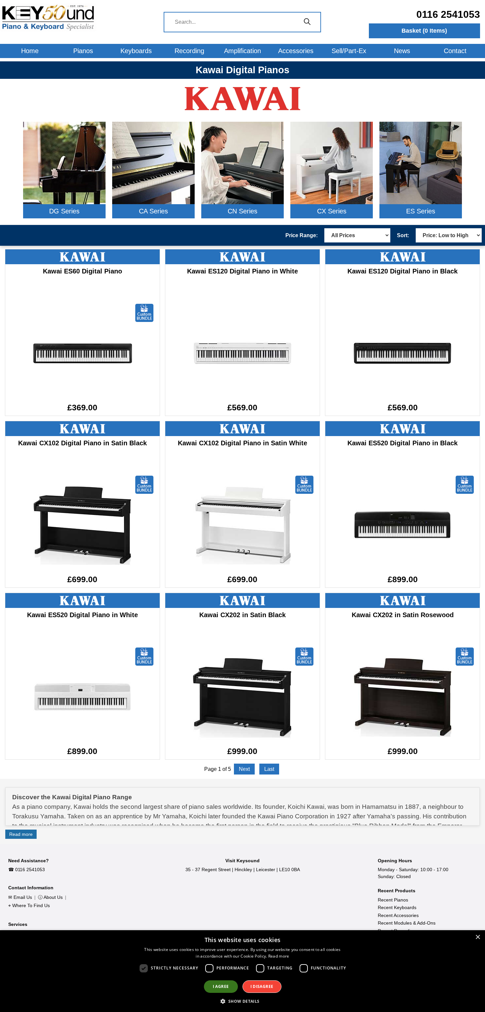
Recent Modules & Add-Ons (407, 923)
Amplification (242, 50)
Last (269, 769)
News (402, 50)
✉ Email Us (20, 897)
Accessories (295, 50)
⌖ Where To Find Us (29, 905)
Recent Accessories (398, 915)
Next (244, 769)
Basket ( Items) (424, 30)
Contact (455, 50)
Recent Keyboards (397, 907)
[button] (242, 1001)
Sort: (403, 235)
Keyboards (136, 50)
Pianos (83, 50)
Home (30, 50)
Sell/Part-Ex (349, 50)
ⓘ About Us (50, 897)
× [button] (477, 937)
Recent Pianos (393, 899)
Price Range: (301, 235)
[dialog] (242, 971)
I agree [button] (221, 986)
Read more (21, 834)
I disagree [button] (262, 986)
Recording (189, 50)
